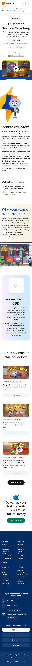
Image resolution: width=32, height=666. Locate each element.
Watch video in (17, 56)
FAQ (15, 655)
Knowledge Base (8, 655)
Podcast (4, 574)
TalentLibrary (21, 556)
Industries (20, 547)
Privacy (20, 655)
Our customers (21, 572)
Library (4, 9)
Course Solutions (22, 558)
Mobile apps (5, 551)
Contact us (20, 583)
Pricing (4, 553)
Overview (4, 544)
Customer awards (22, 574)
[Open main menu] (28, 3)
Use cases (20, 544)
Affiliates (20, 581)
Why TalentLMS (6, 556)
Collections (11, 9)
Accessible (10, 601)
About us (20, 570)
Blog (3, 570)
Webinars (4, 572)
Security (26, 655)
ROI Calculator (6, 585)
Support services (22, 576)
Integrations (5, 549)
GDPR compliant (12, 606)
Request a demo (16, 520)
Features (4, 547)
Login (22, 3)
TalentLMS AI (21, 549)
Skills (18, 553)
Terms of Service (16, 658)
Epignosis (11, 662)
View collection (16, 482)
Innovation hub (21, 579)
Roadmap (5, 562)
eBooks (4, 576)
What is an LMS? (6, 583)
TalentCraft (21, 551)
